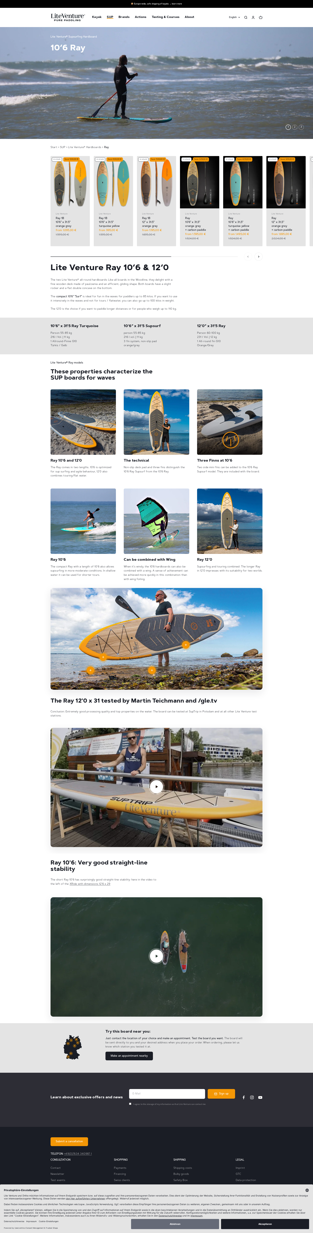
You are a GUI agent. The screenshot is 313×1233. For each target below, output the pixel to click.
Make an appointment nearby (129, 1056)
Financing (120, 1174)
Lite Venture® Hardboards (85, 147)
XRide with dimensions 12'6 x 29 (90, 884)
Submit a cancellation (69, 1141)
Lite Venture (61, 214)
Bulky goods (181, 1174)
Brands (124, 17)
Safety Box (180, 1180)
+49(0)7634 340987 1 (78, 1154)
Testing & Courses (166, 17)
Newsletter (57, 1174)
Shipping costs (182, 1168)
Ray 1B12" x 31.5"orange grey (150, 222)
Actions (141, 17)
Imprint (240, 1168)
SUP (110, 17)
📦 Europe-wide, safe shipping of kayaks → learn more (156, 4)
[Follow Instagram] (252, 1097)
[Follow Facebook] (243, 1097)
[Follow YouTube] (260, 1097)
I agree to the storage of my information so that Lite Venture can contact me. (169, 1104)
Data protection (246, 1180)
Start (54, 147)
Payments (120, 1168)
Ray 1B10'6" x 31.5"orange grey (63, 222)
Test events (58, 1180)
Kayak (97, 17)
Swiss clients (122, 1180)
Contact (56, 1168)
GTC (238, 1174)
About (189, 17)
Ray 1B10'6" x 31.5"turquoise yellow (109, 222)
